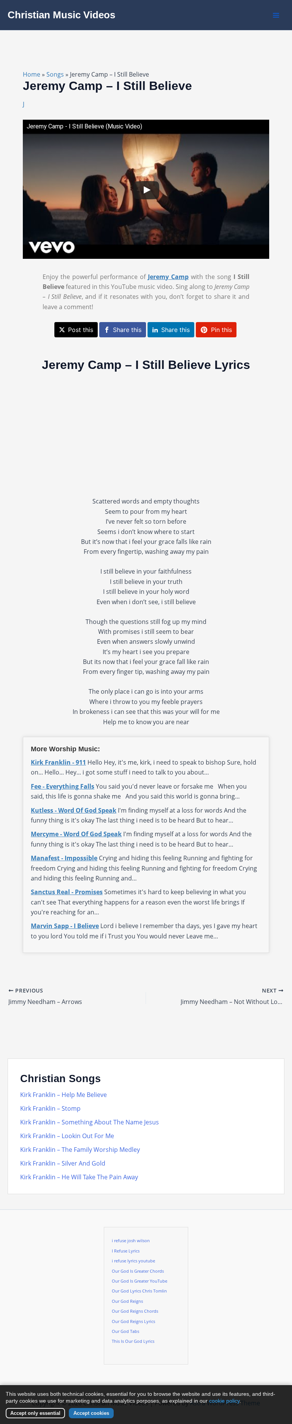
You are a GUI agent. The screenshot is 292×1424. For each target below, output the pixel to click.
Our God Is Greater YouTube (139, 1281)
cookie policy (224, 1401)
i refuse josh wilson (131, 1240)
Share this (127, 330)
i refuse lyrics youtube (133, 1261)
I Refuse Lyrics (126, 1251)
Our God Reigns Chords (135, 1311)
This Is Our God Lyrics (133, 1341)
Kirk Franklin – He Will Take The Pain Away (79, 1177)
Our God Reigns (127, 1301)
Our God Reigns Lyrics (133, 1321)
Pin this (221, 330)
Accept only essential (35, 1413)
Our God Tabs (125, 1331)
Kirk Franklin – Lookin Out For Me (67, 1136)
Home (31, 74)
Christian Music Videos (61, 15)
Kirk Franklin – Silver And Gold (62, 1163)
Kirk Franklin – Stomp (50, 1108)
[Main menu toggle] (276, 15)
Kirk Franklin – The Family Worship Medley (80, 1149)
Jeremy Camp (168, 277)
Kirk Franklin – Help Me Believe (63, 1094)
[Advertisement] (146, 433)
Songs (55, 74)
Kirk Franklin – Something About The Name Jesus (89, 1122)
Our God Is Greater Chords (138, 1271)
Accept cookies (91, 1413)
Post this (80, 330)
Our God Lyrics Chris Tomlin (139, 1291)
